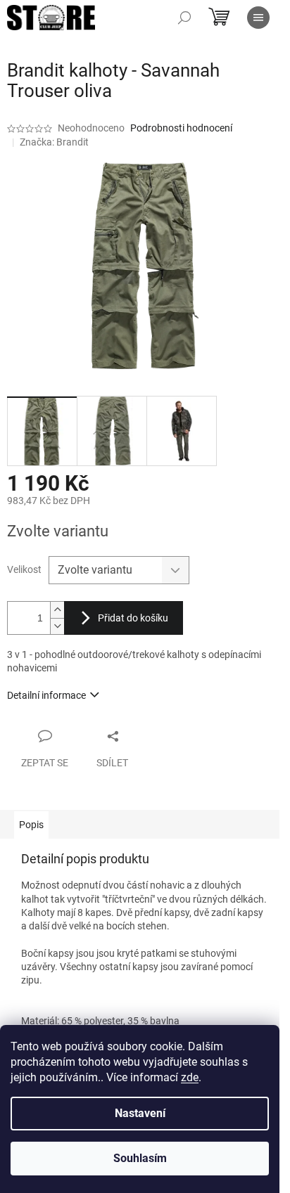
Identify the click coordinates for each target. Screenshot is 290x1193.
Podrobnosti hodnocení (181, 128)
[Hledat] (184, 18)
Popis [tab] (31, 824)
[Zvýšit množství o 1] (57, 610)
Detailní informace (46, 695)
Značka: (54, 142)
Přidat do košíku (133, 618)
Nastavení (140, 1113)
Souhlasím (140, 1158)
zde (189, 1077)
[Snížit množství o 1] (57, 626)
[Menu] (258, 18)
